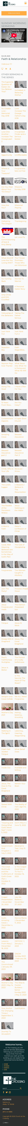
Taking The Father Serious (19, 315)
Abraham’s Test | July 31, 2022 (20, 848)
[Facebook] (4, 1092)
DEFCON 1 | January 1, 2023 (19, 943)
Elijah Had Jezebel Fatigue (5, 751)
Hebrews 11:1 (6, 64)
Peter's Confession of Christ (20, 528)
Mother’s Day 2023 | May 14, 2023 (7, 985)
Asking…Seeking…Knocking (19, 714)
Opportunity (6, 155)
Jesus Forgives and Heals (7, 607)
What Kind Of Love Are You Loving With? (7, 260)
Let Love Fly (20, 237)
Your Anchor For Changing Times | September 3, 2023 (7, 1013)
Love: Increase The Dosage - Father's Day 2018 (20, 113)
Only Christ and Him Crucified (6, 297)
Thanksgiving (20, 221)
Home (6, 1064)
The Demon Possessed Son (20, 607)
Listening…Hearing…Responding (20, 733)
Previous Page (14, 13)
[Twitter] (7, 1092)
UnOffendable (21, 155)
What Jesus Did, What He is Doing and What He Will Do (20, 368)
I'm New (6, 1066)
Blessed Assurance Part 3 (19, 452)
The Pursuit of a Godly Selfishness (20, 659)
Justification (20, 1008)
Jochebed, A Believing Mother (20, 92)
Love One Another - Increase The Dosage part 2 (7, 137)
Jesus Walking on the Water (19, 508)
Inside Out (5, 768)
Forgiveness (6, 570)
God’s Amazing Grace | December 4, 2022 (7, 923)
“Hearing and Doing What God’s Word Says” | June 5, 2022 (7, 827)
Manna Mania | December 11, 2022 (21, 920)
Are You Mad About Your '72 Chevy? (7, 189)
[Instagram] (10, 1092)
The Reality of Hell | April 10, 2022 (20, 806)
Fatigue (4, 623)
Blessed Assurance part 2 (5, 452)
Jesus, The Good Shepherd (19, 641)
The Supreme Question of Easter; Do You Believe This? (7, 87)
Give (5, 1069)
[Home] (14, 1080)
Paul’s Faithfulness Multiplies (6, 659)
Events (6, 1068)
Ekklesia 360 (6, 1122)
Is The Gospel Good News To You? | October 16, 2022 (20, 871)
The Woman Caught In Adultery (20, 572)
